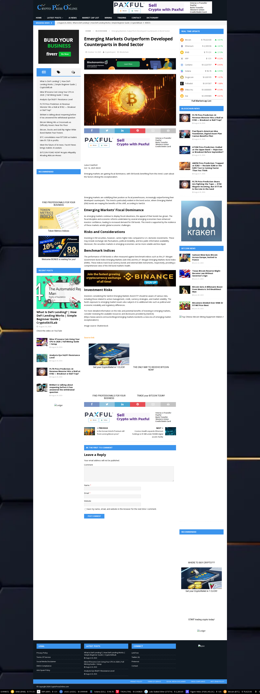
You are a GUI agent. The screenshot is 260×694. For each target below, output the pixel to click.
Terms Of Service (44, 657)
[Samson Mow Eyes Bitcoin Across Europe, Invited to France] (184, 258)
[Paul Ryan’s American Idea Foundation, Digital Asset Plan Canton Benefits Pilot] (184, 134)
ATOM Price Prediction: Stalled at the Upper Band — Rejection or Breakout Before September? (207, 149)
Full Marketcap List (201, 100)
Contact (136, 17)
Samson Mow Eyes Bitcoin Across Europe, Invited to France (204, 257)
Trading (121, 17)
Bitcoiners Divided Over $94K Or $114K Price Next (207, 304)
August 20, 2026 (199, 192)
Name (87, 485)
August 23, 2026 (199, 139)
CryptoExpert (110, 52)
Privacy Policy (42, 653)
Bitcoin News (188, 248)
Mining (108, 17)
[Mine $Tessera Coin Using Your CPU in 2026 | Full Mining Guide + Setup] (42, 342)
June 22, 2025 (199, 263)
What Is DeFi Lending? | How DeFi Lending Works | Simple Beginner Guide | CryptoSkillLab (58, 84)
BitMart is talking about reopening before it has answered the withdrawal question (61, 389)
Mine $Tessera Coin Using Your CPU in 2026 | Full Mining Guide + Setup (64, 341)
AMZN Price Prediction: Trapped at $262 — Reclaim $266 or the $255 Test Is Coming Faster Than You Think (207, 167)
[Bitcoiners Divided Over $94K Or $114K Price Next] (184, 306)
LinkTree (135, 653)
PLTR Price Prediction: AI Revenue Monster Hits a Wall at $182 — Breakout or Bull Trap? (58, 107)
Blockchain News (190, 108)
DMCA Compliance (44, 666)
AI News (73, 17)
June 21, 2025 (199, 279)
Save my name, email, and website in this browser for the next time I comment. (122, 509)
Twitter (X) (136, 657)
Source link (89, 337)
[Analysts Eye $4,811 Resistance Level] (42, 358)
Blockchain (124, 52)
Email (86, 493)
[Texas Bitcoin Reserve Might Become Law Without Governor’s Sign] (184, 274)
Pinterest (135, 661)
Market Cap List (90, 17)
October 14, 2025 (94, 52)
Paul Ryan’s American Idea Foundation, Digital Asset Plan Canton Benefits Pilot (207, 133)
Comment (88, 464)
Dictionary (152, 17)
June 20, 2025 (199, 295)
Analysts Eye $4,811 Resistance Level (56, 99)
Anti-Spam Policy (43, 670)
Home (39, 17)
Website (87, 501)
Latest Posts (54, 17)
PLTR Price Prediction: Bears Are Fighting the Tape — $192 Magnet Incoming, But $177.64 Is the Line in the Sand (207, 185)
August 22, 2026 (199, 155)
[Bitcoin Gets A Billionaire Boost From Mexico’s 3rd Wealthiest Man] (184, 290)
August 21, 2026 (199, 174)
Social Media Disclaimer (46, 661)
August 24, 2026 (45, 326)
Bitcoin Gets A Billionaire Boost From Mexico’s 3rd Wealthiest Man (207, 289)
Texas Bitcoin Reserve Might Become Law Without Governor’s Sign (206, 273)
